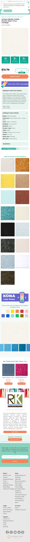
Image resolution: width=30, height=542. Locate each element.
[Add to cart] (10, 348)
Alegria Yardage (6, 346)
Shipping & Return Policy (8, 521)
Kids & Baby (18, 485)
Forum (5, 481)
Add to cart (15, 76)
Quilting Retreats (8, 479)
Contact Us (6, 519)
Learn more (8, 11)
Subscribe (18, 479)
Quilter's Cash (7, 475)
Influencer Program (8, 489)
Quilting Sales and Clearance (20, 476)
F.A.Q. (4, 524)
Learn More (15, 432)
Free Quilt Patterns (20, 494)
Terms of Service (8, 509)
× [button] (26, 3)
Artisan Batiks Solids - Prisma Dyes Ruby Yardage (21, 377)
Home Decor (19, 483)
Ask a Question (15, 439)
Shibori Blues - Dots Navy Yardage (8, 377)
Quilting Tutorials (8, 485)
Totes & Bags (19, 487)
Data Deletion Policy (7, 512)
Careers (5, 477)
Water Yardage (14, 346)
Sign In (17, 507)
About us (5, 483)
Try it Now (24, 84)
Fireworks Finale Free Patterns (19, 497)
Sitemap (5, 526)
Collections (18, 492)
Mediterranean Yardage (21, 346)
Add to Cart (8, 383)
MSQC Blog (6, 487)
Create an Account (20, 509)
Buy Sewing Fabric (20, 481)
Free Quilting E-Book (19, 501)
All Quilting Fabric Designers (20, 490)
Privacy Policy (7, 507)
